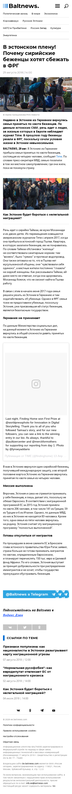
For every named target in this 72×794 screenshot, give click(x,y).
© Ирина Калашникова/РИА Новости (21, 114)
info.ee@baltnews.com (37, 783)
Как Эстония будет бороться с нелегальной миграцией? (36, 216)
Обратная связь (11, 741)
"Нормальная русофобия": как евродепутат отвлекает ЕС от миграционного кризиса (27, 671)
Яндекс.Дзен (13, 615)
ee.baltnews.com (30, 763)
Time (59, 156)
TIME (28, 456)
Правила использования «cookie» (19, 730)
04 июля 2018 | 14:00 (15, 698)
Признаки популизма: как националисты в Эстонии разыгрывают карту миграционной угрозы (35, 650)
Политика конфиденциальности (18, 725)
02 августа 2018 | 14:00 (17, 681)
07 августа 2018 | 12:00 (17, 660)
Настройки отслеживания (15, 736)
